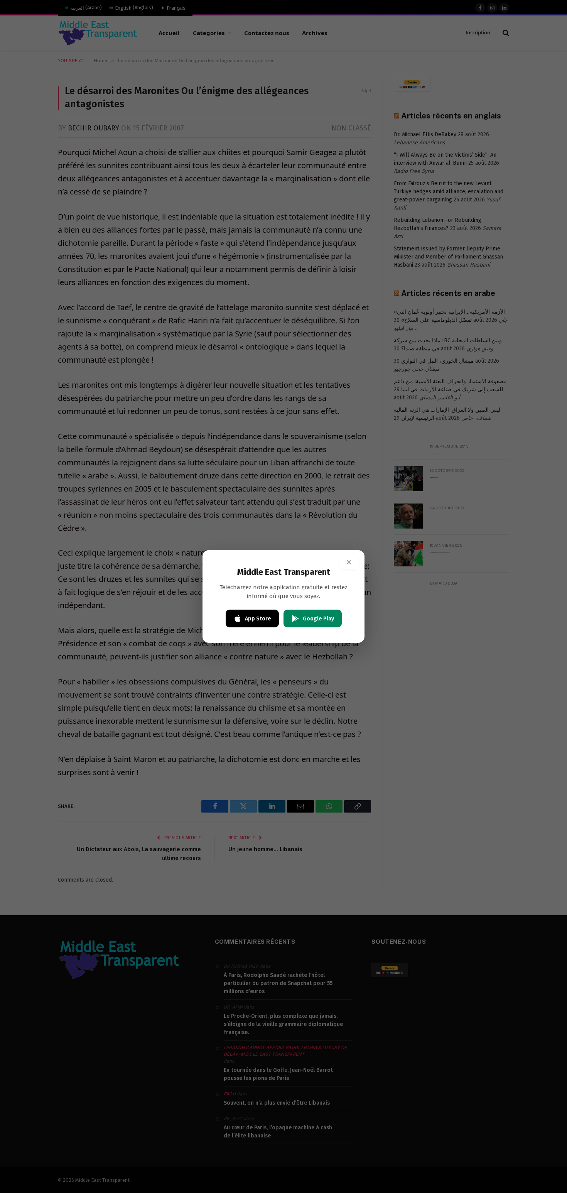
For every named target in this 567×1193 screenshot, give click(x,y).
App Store (258, 618)
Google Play (318, 618)
